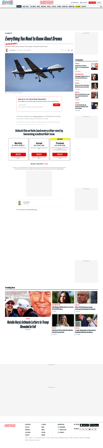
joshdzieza (26, 203)
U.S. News (77, 6)
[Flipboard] (95, 429)
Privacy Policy (60, 169)
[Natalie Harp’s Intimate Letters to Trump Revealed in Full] (94, 69)
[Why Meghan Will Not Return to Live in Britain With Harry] (94, 80)
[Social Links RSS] (92, 429)
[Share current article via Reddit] (72, 50)
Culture (43, 432)
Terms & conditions (73, 437)
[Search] (101, 6)
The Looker (33, 6)
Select (18, 155)
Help (45, 437)
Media (38, 6)
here (36, 209)
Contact (31, 437)
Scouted (83, 6)
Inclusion (66, 437)
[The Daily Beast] (47, 2)
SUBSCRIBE (92, 2)
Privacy (48, 437)
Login (46, 164)
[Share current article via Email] (68, 50)
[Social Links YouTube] (89, 429)
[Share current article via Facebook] (62, 50)
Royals (49, 6)
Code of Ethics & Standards (57, 437)
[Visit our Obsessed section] (12, 2)
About (26, 437)
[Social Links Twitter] (83, 429)
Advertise (41, 437)
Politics (54, 6)
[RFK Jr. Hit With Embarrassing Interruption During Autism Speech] (94, 98)
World (43, 429)
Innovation (71, 6)
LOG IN (99, 2)
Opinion (59, 6)
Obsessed (43, 6)
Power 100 (65, 6)
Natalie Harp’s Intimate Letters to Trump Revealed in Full (28, 324)
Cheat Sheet (25, 6)
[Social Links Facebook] (80, 429)
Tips (34, 437)
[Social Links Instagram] (86, 429)
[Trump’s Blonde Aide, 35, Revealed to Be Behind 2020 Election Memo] (94, 108)
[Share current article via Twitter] (65, 50)
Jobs (37, 437)
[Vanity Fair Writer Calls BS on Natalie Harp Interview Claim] (94, 89)
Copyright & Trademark (84, 437)
